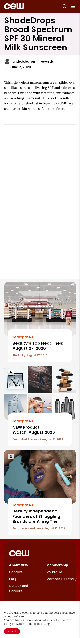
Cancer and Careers (18, 588)
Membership (57, 565)
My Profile (54, 572)
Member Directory (61, 579)
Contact (16, 572)
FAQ (12, 579)
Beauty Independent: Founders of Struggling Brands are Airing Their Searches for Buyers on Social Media (37, 521)
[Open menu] (73, 6)
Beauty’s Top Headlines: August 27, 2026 (38, 345)
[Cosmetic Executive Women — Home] (14, 6)
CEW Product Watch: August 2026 (34, 429)
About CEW (19, 565)
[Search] (64, 6)
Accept (12, 631)
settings (46, 624)
